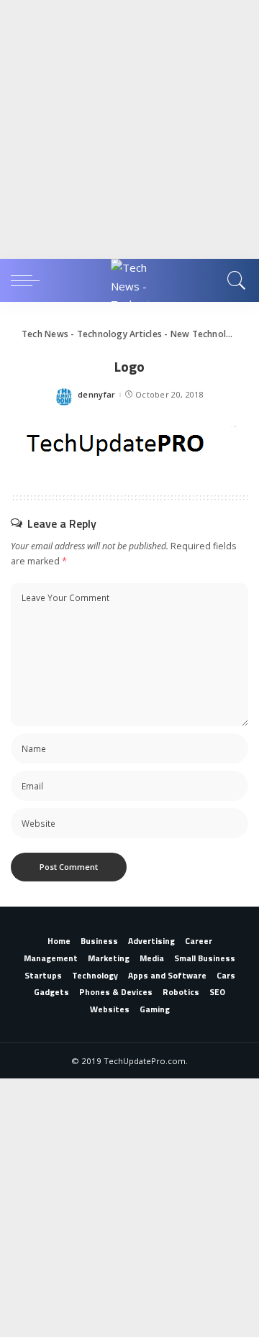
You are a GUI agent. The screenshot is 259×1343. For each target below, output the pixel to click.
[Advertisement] (129, 129)
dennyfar (97, 394)
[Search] (234, 280)
